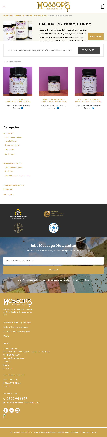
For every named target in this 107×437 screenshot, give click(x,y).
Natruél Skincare (13, 358)
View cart (88, 50)
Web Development (53, 432)
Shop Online (10, 348)
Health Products (18, 15)
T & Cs (6, 386)
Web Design (39, 432)
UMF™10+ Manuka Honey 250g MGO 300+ (53, 100)
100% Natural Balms (13, 185)
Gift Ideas (8, 194)
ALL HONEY (8, 133)
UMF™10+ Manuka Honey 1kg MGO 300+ (18, 100)
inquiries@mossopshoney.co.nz (22, 402)
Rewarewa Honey (12, 145)
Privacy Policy (12, 383)
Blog (6, 365)
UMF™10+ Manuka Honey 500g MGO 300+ (89, 100)
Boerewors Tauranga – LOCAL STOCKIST (26, 352)
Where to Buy (11, 355)
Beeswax (7, 189)
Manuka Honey (11, 141)
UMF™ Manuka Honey (38, 15)
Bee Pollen (9, 171)
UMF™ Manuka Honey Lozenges (18, 176)
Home (6, 15)
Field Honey (9, 149)
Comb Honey (10, 154)
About (7, 361)
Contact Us (10, 380)
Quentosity (69, 432)
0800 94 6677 (16, 398)
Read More (96, 36)
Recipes (7, 368)
